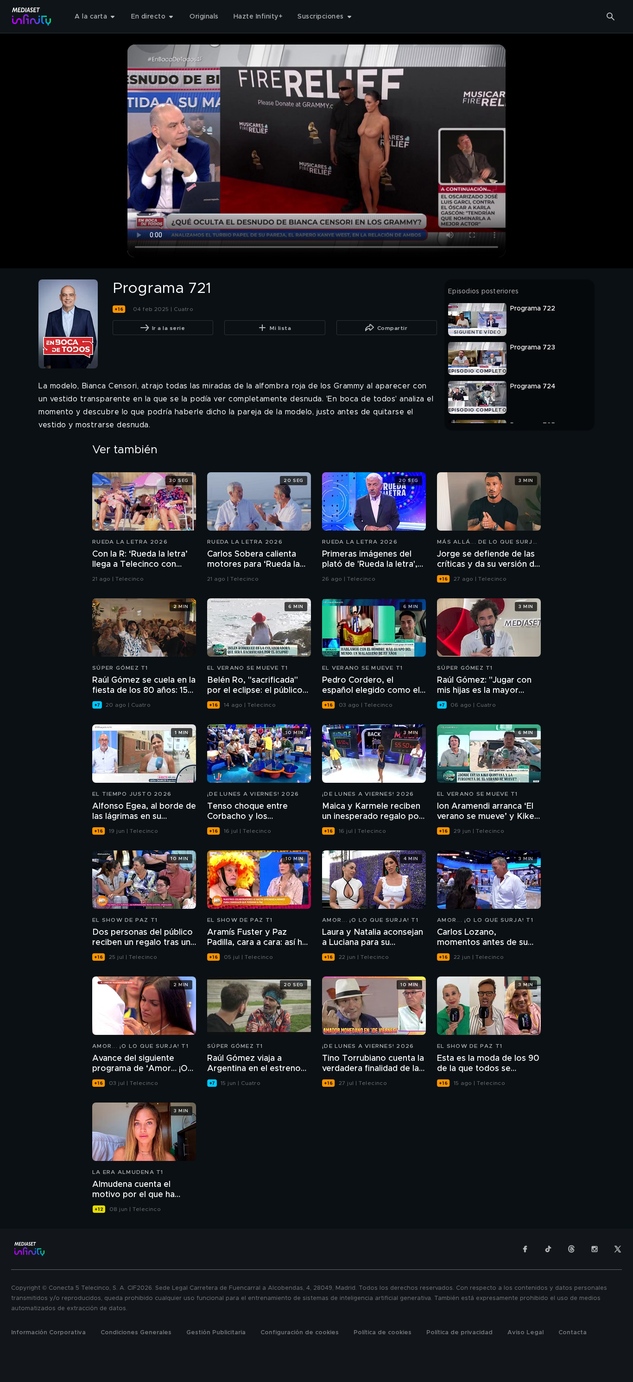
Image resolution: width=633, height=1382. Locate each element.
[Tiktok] (548, 1249)
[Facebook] (525, 1249)
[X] (618, 1249)
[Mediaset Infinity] (31, 16)
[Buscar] (610, 16)
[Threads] (571, 1249)
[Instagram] (594, 1249)
